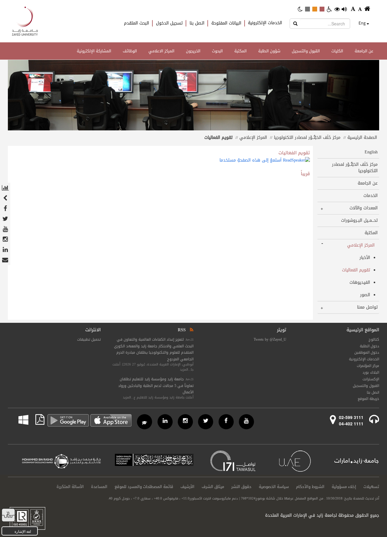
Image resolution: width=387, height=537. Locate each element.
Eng (362, 23)
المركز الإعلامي (253, 137)
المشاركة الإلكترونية (94, 51)
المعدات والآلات (364, 208)
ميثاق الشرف (213, 486)
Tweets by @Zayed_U (270, 339)
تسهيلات (371, 486)
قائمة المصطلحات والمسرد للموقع (144, 486)
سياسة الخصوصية (274, 486)
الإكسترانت (371, 379)
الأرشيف (187, 486)
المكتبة (240, 51)
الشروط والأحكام (310, 486)
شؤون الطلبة (269, 51)
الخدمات (370, 195)
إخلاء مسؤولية (344, 486)
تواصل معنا (367, 307)
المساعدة (99, 486)
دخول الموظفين (366, 352)
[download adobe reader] (36, 419)
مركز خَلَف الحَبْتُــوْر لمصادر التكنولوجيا (307, 137)
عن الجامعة (364, 51)
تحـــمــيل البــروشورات (359, 220)
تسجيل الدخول (169, 23)
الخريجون (193, 51)
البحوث (217, 51)
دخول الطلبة (369, 346)
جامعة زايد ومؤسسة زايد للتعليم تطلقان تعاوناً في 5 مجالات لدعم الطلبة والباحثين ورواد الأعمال (156, 386)
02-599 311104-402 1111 (351, 420)
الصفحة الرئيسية (362, 137)
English (371, 152)
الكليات (337, 51)
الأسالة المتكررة (70, 486)
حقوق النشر (241, 486)
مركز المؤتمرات (368, 365)
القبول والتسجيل (306, 51)
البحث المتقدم (136, 23)
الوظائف (130, 51)
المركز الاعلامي (161, 51)
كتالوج (374, 339)
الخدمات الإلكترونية (265, 23)
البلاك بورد (371, 372)
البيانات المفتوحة (226, 23)
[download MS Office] (28, 419)
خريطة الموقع (368, 398)
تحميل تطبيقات (89, 339)
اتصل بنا (197, 23)
